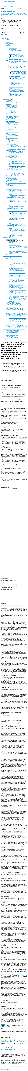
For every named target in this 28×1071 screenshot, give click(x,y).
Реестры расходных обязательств (13, 303)
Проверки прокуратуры (14, 125)
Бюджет (8, 258)
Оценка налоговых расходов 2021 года (15, 321)
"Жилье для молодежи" (14, 245)
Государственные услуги (9, 1)
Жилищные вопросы (11, 178)
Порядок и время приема (12, 105)
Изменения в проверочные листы (19, 158)
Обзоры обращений (10, 121)
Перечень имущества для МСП (18, 77)
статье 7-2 (3, 752)
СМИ (7, 133)
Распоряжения (12, 111)
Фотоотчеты (11, 129)
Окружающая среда (13, 53)
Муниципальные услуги (11, 134)
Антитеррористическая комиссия (16, 174)
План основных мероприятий (13, 116)
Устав (10, 223)
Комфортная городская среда (12, 138)
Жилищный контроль (14, 164)
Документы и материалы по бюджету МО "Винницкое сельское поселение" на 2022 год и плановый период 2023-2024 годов (17, 262)
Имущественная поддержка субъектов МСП (16, 66)
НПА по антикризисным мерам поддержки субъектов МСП (18, 74)
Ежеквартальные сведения (12, 335)
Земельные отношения (11, 144)
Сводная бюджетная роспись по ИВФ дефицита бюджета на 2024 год (17, 288)
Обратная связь (9, 336)
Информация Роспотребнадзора (16, 59)
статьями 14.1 (4, 746)
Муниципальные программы (12, 302)
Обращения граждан (10, 106)
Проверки (8, 123)
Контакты (8, 104)
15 (8, 746)
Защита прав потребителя (15, 50)
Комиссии (8, 172)
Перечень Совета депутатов (15, 224)
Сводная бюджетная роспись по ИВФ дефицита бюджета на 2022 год (17, 266)
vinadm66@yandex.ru (10, 1049)
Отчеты (10, 128)
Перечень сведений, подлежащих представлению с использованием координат (16, 170)
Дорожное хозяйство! (11, 177)
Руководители (9, 101)
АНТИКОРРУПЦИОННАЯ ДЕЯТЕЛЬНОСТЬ (14, 329)
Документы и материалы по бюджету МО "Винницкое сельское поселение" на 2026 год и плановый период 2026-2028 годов (17, 299)
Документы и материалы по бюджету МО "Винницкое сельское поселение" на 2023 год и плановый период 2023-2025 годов (16, 311)
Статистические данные (11, 117)
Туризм (7, 44)
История (8, 42)
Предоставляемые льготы (12, 122)
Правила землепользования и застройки (18, 146)
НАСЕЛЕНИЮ (6, 237)
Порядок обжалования (11, 119)
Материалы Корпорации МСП (16, 87)
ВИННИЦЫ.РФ (9, 1063)
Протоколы (11, 259)
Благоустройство (10, 150)
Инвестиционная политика (15, 51)
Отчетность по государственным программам (16, 127)
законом (16, 656)
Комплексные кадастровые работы (17, 149)
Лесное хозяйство (13, 48)
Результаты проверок (13, 124)
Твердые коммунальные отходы (16, 151)
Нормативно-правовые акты (12, 330)
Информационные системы (12, 132)
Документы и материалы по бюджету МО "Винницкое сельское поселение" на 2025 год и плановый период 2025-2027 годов (16, 326)
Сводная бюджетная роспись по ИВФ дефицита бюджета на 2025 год (17, 290)
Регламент (11, 242)
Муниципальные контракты (15, 141)
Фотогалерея (9, 40)
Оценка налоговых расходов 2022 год (15, 308)
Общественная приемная (9, 4)
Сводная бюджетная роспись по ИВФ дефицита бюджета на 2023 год (17, 276)
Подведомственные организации (13, 130)
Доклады (11, 168)
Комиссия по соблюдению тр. (13, 337)
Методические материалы (12, 332)
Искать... (3, 8)
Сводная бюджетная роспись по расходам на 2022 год (16, 269)
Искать (19, 8)
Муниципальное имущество (15, 57)
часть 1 (19, 975)
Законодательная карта (9, 6)
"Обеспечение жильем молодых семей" (18, 246)
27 (10, 746)
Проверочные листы (13, 157)
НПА (10, 142)
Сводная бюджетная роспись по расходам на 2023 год (16, 278)
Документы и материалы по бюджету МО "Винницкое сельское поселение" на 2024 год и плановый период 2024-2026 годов (16, 314)
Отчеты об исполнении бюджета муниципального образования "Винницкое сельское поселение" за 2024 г (17, 282)
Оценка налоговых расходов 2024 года (18, 294)
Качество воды (12, 65)
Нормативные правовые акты (15, 67)
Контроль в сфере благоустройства (17, 163)
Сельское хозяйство (13, 49)
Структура (8, 100)
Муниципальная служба (11, 102)
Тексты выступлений (11, 118)
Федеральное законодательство (18, 68)
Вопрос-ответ (12, 88)
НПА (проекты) (12, 112)
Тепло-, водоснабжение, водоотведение (18, 61)
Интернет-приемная (13, 107)
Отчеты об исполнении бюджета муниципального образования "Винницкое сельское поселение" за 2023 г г (17, 272)
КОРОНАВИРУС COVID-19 (13, 175)
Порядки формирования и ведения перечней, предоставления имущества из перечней (18, 82)
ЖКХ (7, 60)
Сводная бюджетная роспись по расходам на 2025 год (16, 293)
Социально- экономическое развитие (17, 46)
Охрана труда (9, 180)
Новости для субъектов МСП (18, 56)
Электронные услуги (13, 135)
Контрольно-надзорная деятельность (17, 160)
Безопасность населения (11, 239)
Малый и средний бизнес (14, 54)
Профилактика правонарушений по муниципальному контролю (17, 166)
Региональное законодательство (18, 70)
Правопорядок (9, 185)
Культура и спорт (10, 43)
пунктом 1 (17, 1022)
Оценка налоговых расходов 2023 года (18, 296)
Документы (8, 113)
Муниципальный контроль (12, 156)
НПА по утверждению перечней (19, 72)
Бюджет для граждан (11, 254)
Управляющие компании (14, 63)
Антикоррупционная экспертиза (13, 333)
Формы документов (13, 145)
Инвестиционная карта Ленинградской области (17, 79)
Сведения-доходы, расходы (12, 339)
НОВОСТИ (8, 39)
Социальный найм (13, 241)
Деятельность (12, 140)
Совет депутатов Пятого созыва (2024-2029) (16, 225)
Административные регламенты (18, 71)
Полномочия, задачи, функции (13, 186)
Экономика (8, 45)
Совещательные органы (11, 115)
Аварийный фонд (13, 62)
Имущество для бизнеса (14, 76)
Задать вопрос (4, 34)
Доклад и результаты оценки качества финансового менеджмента (14, 323)
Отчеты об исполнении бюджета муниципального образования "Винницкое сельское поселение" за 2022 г (16, 306)
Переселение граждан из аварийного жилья (16, 181)
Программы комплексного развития (14, 136)
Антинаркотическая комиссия (16, 173)
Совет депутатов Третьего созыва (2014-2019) (16, 197)
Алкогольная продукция (17, 55)
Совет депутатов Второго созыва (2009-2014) (16, 189)
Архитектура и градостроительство (17, 147)
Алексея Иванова (16, 1066)
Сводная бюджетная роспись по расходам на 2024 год (16, 286)
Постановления (12, 110)
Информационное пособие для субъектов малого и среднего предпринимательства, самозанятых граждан (17, 96)
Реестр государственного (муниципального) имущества (16, 90)
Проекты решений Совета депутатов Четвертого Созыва (17, 219)
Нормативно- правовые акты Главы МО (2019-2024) (18, 214)
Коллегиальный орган (14, 85)
